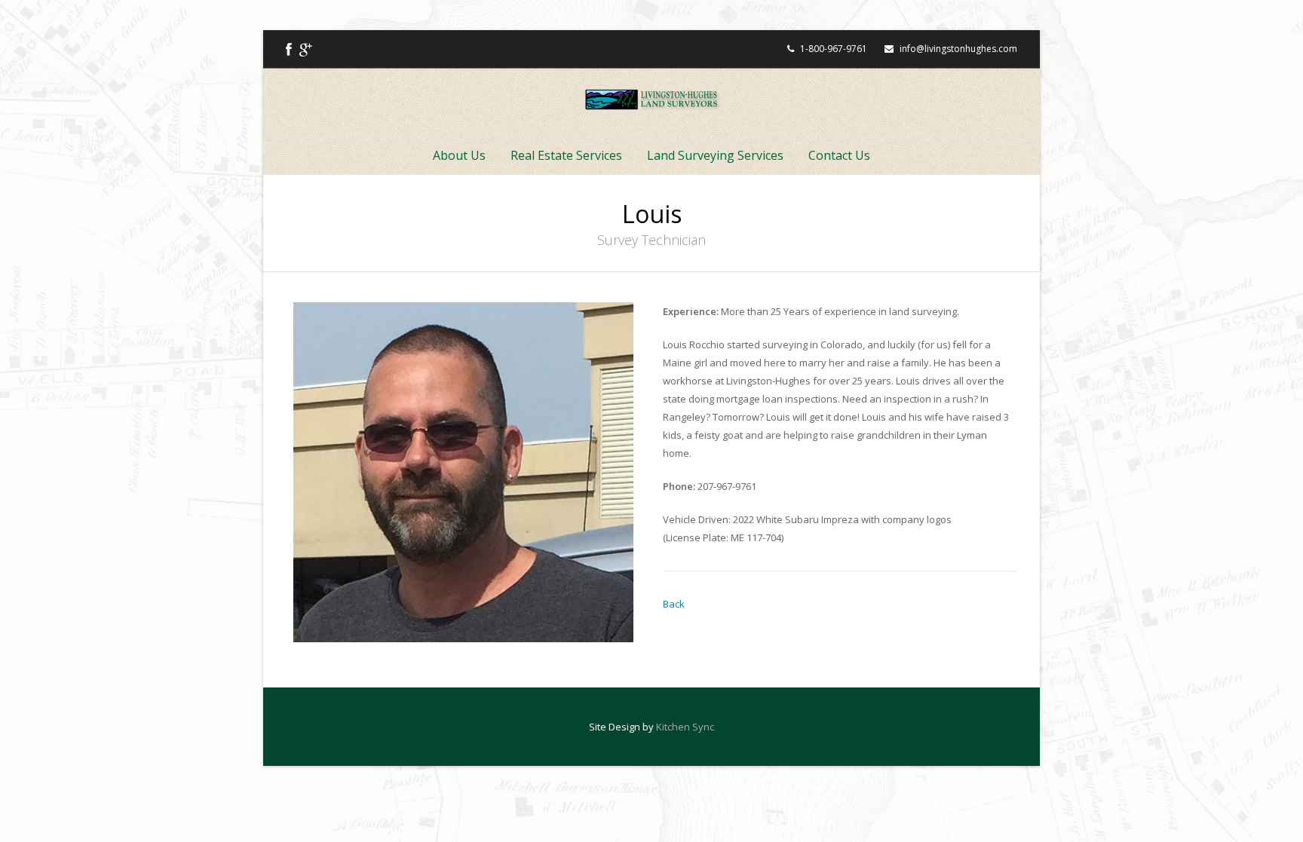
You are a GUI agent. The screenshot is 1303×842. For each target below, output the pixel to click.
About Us (459, 155)
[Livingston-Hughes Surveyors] (652, 99)
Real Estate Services (566, 155)
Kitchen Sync (685, 726)
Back (674, 604)
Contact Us (839, 155)
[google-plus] (305, 49)
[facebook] (289, 49)
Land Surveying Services (715, 155)
